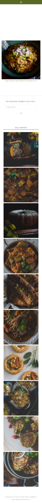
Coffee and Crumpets (21, 24)
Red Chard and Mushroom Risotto (21, 81)
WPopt (27, 499)
